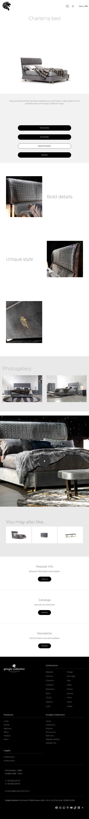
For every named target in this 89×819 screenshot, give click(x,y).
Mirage (70, 672)
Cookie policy (9, 757)
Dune (48, 693)
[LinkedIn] (78, 807)
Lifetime (49, 702)
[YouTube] (71, 807)
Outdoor (7, 736)
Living (6, 721)
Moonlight (71, 676)
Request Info (51, 743)
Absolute (49, 672)
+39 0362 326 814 (13, 784)
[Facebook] (56, 807)
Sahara (70, 689)
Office (6, 732)
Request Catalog (52, 739)
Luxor (48, 706)
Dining (6, 725)
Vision (69, 702)
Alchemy (49, 676)
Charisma (50, 680)
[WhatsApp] (64, 807)
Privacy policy (9, 761)
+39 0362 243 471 (13, 781)
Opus (69, 685)
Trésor (69, 698)
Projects (49, 728)
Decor (6, 739)
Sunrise (70, 693)
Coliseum (50, 685)
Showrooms (51, 732)
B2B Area (50, 736)
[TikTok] (75, 807)
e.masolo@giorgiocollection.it (17, 791)
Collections (50, 725)
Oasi (69, 680)
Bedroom (7, 728)
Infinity (48, 698)
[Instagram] (60, 807)
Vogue (69, 706)
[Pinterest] (67, 807)
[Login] (74, 6)
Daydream (50, 689)
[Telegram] (82, 807)
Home (48, 721)
